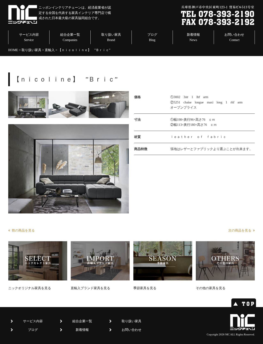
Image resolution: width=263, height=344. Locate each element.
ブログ (152, 37)
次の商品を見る (239, 230)
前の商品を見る (23, 230)
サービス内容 (29, 37)
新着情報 (193, 37)
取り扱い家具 (111, 37)
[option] (28, 104)
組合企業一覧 (70, 37)
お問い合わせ (234, 37)
